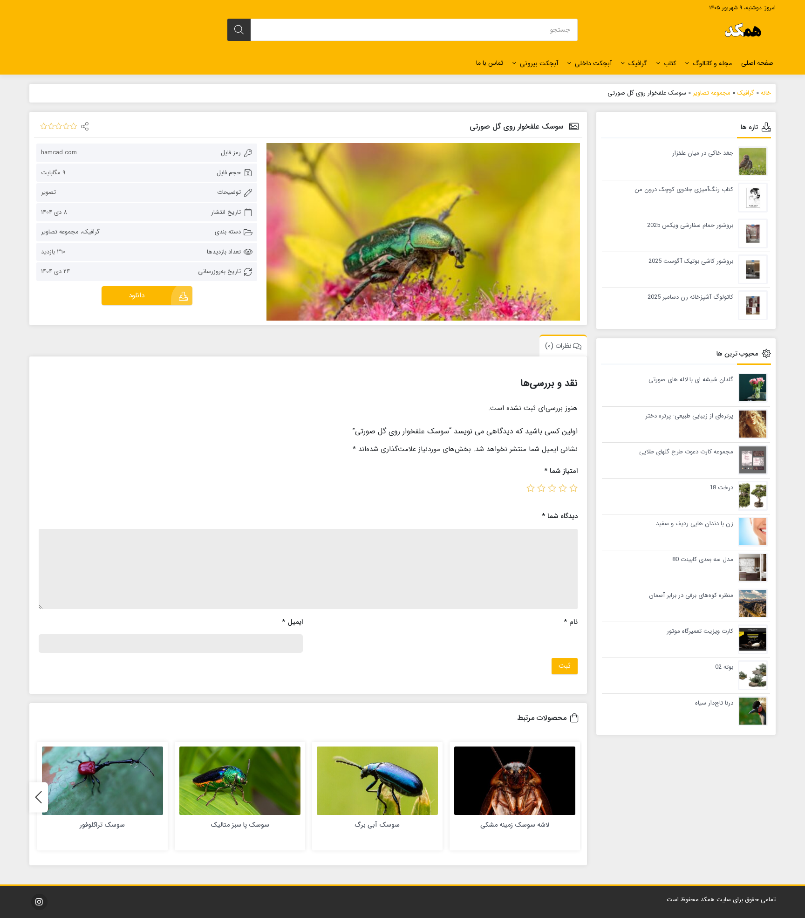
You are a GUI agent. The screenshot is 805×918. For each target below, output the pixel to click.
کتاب (670, 63)
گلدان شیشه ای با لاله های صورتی (690, 379)
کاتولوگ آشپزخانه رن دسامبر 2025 (690, 297)
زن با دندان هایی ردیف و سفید (694, 523)
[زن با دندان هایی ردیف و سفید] (750, 531)
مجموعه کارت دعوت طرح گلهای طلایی (686, 452)
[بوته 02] (750, 674)
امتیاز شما (561, 471)
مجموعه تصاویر (711, 93)
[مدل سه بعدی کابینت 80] (750, 567)
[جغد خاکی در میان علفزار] (750, 160)
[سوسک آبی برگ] (377, 781)
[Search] (239, 30)
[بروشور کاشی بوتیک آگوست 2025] (750, 269)
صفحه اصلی (757, 63)
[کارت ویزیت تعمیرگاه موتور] (750, 639)
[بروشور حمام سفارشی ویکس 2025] (750, 233)
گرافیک (637, 63)
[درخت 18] (750, 495)
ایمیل (292, 622)
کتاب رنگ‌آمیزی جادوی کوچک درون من (683, 189)
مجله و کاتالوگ (712, 63)
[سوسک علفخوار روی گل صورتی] (423, 231)
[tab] (561, 345)
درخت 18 (721, 488)
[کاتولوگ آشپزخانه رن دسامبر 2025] (750, 304)
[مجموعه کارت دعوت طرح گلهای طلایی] (750, 459)
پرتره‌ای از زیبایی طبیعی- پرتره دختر (689, 416)
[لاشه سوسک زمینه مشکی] (514, 781)
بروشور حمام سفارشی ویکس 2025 (690, 225)
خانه (766, 93)
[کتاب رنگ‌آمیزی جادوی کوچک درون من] (750, 197)
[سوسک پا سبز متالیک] (239, 781)
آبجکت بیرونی (539, 63)
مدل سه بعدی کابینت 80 (702, 559)
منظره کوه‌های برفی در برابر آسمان (691, 595)
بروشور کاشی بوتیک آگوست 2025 (690, 261)
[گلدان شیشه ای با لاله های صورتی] (750, 387)
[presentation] (38, 797)
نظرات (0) (558, 346)
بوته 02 (724, 667)
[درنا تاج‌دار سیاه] (750, 710)
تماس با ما (489, 63)
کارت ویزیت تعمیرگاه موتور (700, 631)
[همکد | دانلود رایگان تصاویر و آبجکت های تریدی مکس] (743, 30)
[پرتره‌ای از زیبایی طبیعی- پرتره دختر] (750, 423)
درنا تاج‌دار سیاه (714, 703)
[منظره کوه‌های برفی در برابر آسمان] (750, 603)
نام (571, 622)
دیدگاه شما (560, 516)
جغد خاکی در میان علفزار (702, 153)
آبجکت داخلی (593, 63)
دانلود (136, 295)
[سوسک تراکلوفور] (102, 781)
